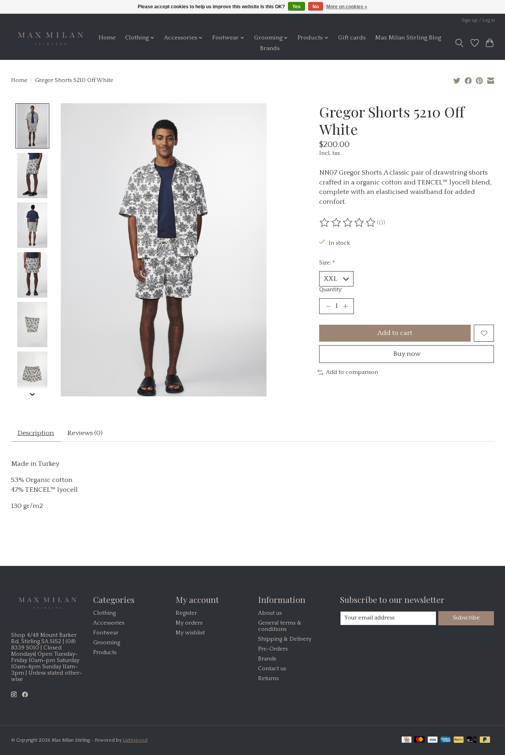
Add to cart (395, 333)
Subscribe (466, 618)
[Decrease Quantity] (328, 306)
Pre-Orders (273, 649)
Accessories (108, 623)
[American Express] (446, 740)
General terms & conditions (279, 626)
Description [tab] (35, 433)
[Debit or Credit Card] (472, 740)
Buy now (407, 354)
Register (186, 613)
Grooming (106, 643)
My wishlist (190, 633)
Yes (296, 6)
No (315, 6)
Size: (327, 263)
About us (270, 613)
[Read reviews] (348, 223)
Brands (270, 48)
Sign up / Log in (478, 20)
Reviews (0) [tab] (85, 433)
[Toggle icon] (459, 43)
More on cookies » (346, 6)
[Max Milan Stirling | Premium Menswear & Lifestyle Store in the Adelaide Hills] (49, 43)
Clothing (104, 613)
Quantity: (330, 289)
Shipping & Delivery (284, 639)
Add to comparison (352, 372)
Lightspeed (135, 740)
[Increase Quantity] (345, 306)
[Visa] (433, 740)
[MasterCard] (419, 740)
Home (107, 37)
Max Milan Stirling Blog (408, 37)
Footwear (105, 633)
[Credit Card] (406, 740)
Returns (268, 678)
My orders (189, 623)
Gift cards (352, 37)
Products (104, 652)
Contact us (272, 669)
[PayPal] (459, 740)
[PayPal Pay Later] (485, 740)
